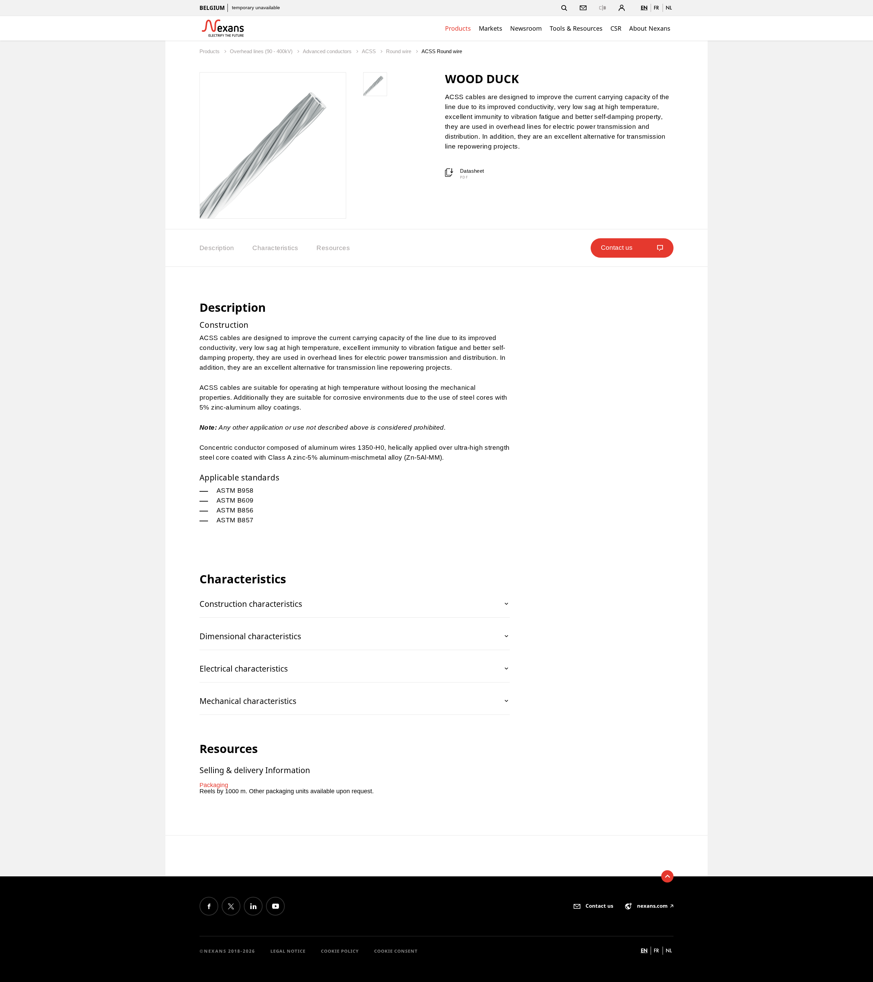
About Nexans (649, 28)
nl (669, 7)
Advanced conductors (328, 51)
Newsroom (526, 28)
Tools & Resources (576, 28)
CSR (615, 28)
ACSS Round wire (441, 51)
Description (216, 247)
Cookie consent (396, 951)
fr (656, 7)
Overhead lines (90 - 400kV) (262, 51)
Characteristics (275, 247)
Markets (490, 28)
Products (458, 28)
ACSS (369, 51)
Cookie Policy (340, 951)
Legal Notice (288, 951)
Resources (333, 247)
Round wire (399, 51)
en (644, 7)
